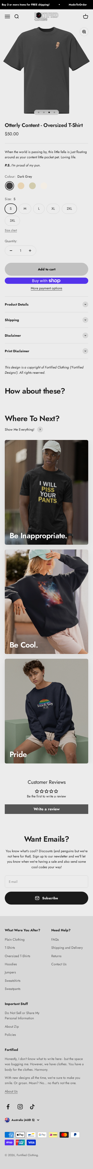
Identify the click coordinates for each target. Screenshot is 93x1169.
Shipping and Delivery (67, 947)
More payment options (46, 288)
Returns (56, 956)
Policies (10, 1034)
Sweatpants (13, 988)
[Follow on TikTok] (32, 1106)
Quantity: (11, 241)
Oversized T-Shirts (17, 956)
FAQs (55, 939)
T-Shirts (10, 947)
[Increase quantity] (30, 250)
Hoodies (11, 964)
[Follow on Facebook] (8, 1106)
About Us (11, 1091)
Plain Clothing (15, 939)
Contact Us (59, 964)
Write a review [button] (47, 809)
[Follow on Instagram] (20, 1106)
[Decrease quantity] (11, 250)
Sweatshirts (13, 980)
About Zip (12, 1026)
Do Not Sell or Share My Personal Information (22, 1015)
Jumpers (10, 972)
